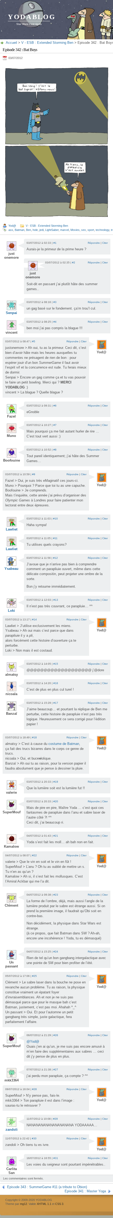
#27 (55, 1069)
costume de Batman (63, 744)
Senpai (11, 313)
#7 (54, 425)
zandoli (12, 1130)
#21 (55, 835)
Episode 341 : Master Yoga (85, 1191)
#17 (55, 702)
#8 (54, 449)
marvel (64, 229)
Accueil (11, 43)
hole (35, 229)
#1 (54, 242)
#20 (55, 801)
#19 (55, 781)
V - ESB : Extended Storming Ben (47, 43)
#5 (33, 341)
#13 (55, 599)
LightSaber (52, 229)
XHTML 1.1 (44, 1203)
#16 (55, 683)
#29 (55, 1118)
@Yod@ (33, 1041)
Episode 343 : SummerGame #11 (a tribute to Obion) (47, 1187)
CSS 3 (59, 1203)
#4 (54, 321)
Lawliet (11, 529)
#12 (55, 557)
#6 (54, 405)
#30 (34, 1138)
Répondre (94, 242)
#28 (34, 1089)
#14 (34, 619)
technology (102, 229)
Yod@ (12, 225)
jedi (41, 229)
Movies (75, 229)
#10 (55, 518)
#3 (54, 302)
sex (83, 229)
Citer (105, 242)
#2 (73, 262)
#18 (34, 737)
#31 (55, 1158)
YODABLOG (32, 17)
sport (91, 229)
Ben (28, 229)
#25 (34, 976)
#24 (55, 951)
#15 (55, 663)
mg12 (23, 1203)
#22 (34, 855)
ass (10, 229)
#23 (55, 894)
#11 (55, 538)
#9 (33, 474)
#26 (55, 1035)
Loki (11, 611)
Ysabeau (11, 569)
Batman (19, 229)
